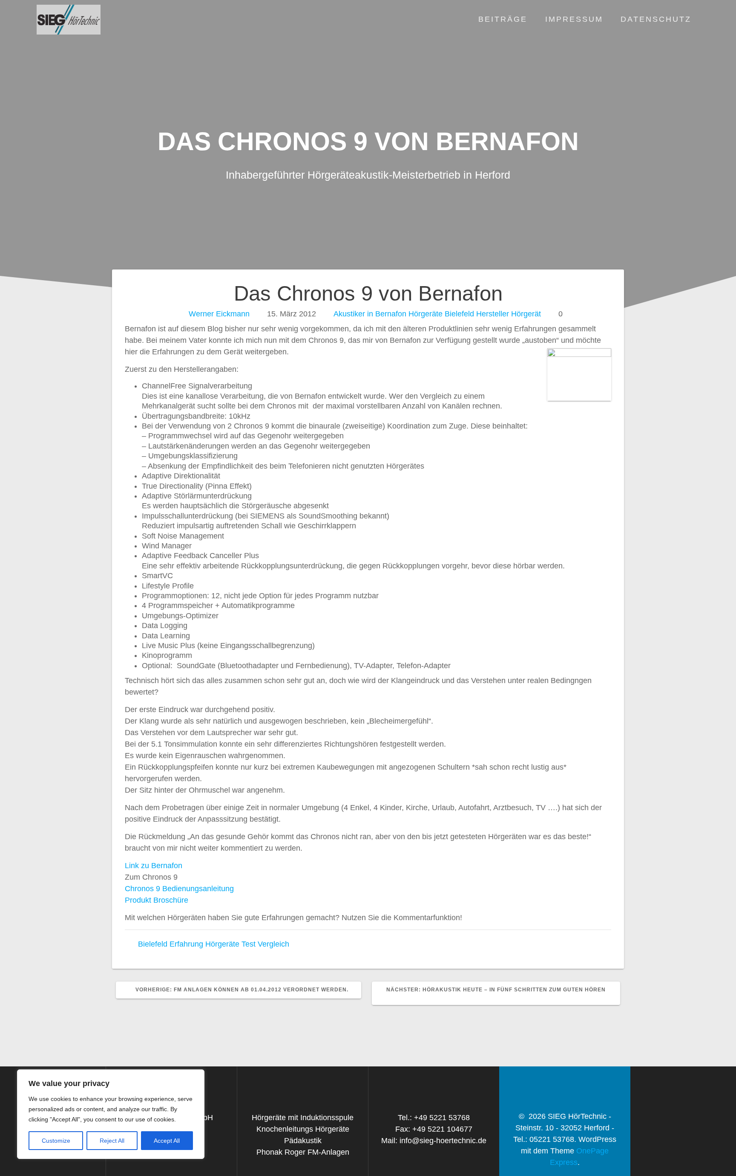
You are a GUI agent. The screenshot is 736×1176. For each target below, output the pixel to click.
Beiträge (502, 19)
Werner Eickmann (219, 314)
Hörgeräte (222, 944)
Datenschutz (656, 19)
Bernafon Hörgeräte (409, 314)
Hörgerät (526, 314)
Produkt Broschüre (156, 900)
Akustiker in (353, 314)
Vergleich (273, 944)
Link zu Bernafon (153, 865)
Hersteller (492, 314)
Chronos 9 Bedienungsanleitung (179, 888)
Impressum (574, 19)
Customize (56, 1140)
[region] (110, 1114)
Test (249, 944)
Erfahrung (186, 944)
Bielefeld (459, 314)
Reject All (112, 1140)
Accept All (167, 1140)
